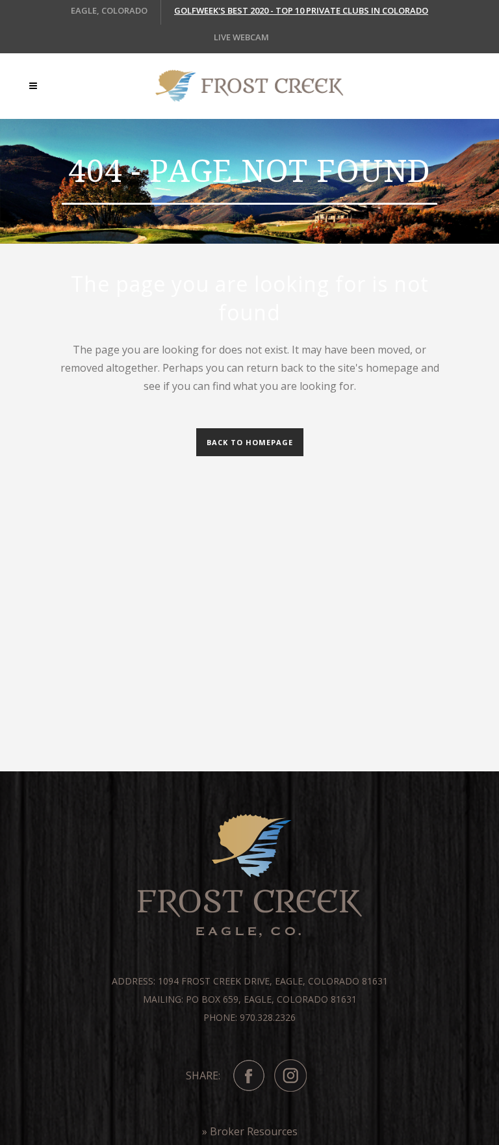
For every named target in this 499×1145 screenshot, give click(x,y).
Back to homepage (250, 442)
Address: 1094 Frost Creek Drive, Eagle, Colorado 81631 (250, 981)
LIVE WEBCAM (241, 37)
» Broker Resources (250, 1131)
